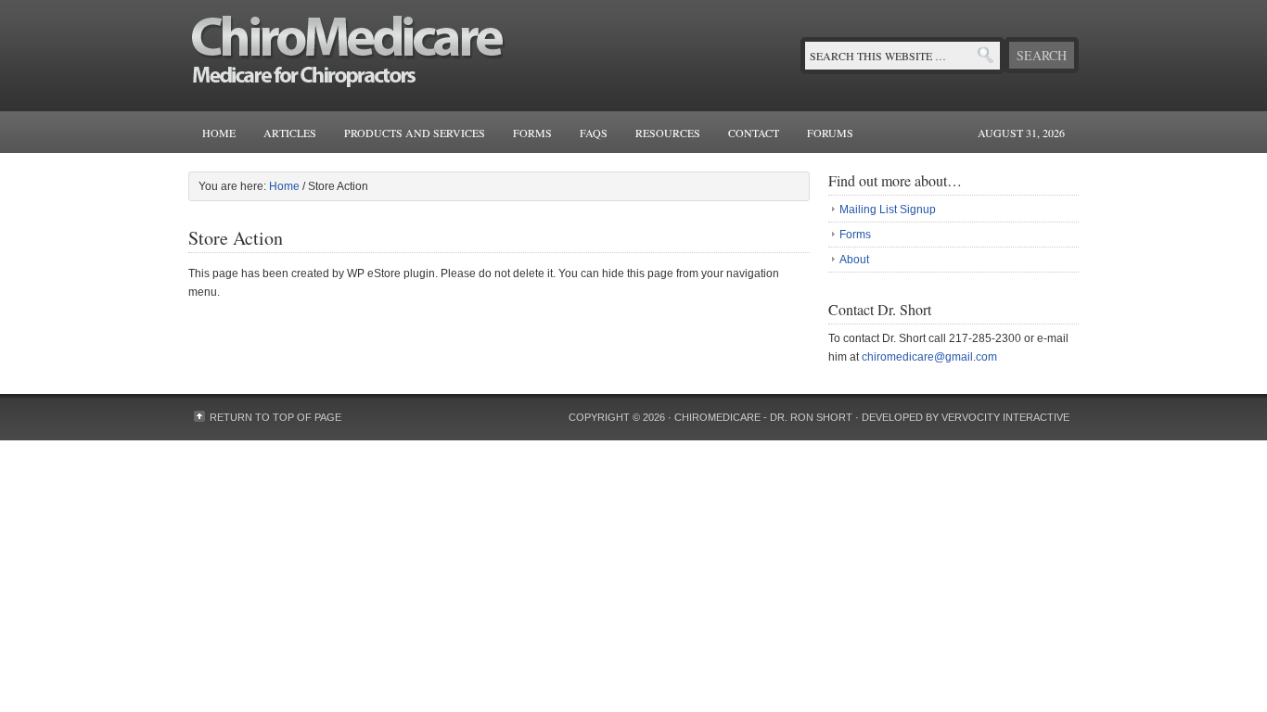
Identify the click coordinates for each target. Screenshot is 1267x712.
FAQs (594, 132)
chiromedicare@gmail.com (929, 356)
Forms (532, 132)
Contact (753, 132)
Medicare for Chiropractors (373, 55)
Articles (289, 132)
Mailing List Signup (887, 209)
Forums (830, 132)
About (854, 259)
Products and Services (414, 132)
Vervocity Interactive (1005, 417)
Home (219, 132)
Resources (667, 132)
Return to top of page (275, 417)
